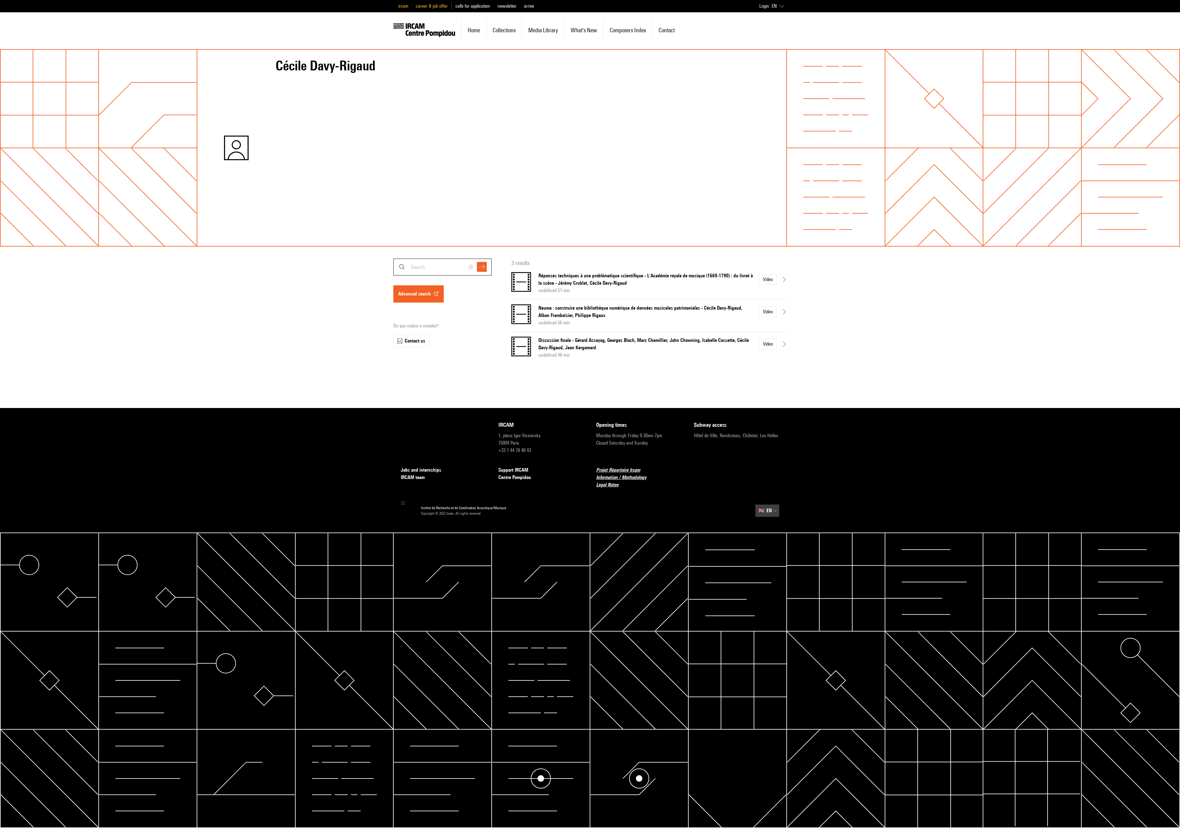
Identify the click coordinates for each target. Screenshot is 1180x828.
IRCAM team (413, 477)
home (474, 30)
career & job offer (432, 6)
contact (667, 30)
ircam (403, 6)
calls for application (472, 6)
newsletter (507, 6)
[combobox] (442, 267)
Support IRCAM (513, 470)
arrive (529, 6)
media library (543, 30)
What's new (584, 30)
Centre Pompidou (514, 477)
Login (764, 6)
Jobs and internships (421, 470)
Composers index (628, 30)
